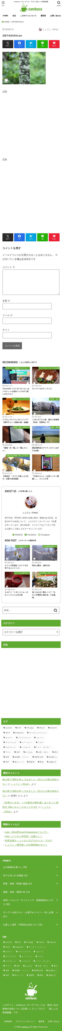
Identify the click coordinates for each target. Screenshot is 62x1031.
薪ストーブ (19, 762)
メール (7, 315)
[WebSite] (17, 535)
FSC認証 (30, 728)
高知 (42, 762)
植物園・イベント (22, 757)
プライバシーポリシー (25, 1021)
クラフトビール (24, 738)
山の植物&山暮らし (15, 867)
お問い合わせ (53, 1021)
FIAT (19, 728)
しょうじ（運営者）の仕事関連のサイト (26, 845)
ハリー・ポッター (43, 747)
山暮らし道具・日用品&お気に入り (23, 924)
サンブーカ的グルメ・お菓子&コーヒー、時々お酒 (28, 914)
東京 (56, 752)
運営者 (43, 16)
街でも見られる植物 (15, 875)
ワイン (8, 752)
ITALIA (42, 728)
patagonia (19, 733)
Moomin (53, 728)
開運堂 (31, 762)
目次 (14, 16)
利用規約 (8, 1021)
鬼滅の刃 (52, 762)
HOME (5, 16)
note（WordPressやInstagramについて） (27, 832)
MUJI (8, 733)
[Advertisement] (31, 125)
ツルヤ (40, 742)
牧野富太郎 (38, 757)
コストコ (39, 738)
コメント (8, 267)
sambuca (25, 1027)
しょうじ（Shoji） (21, 784)
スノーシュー (27, 742)
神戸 (7, 762)
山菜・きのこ (43, 752)
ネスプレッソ (11, 747)
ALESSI (9, 728)
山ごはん (29, 752)
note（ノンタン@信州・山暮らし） (24, 836)
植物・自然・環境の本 (16, 892)
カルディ (9, 738)
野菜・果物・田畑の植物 (17, 884)
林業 (7, 757)
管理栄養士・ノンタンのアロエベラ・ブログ (28, 840)
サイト (6, 329)
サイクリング (11, 742)
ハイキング (26, 747)
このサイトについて (28, 16)
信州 (18, 752)
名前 (6, 300)
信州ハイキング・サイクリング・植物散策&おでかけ (28, 902)
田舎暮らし (53, 757)
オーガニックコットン (38, 733)
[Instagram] (44, 535)
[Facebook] (30, 535)
